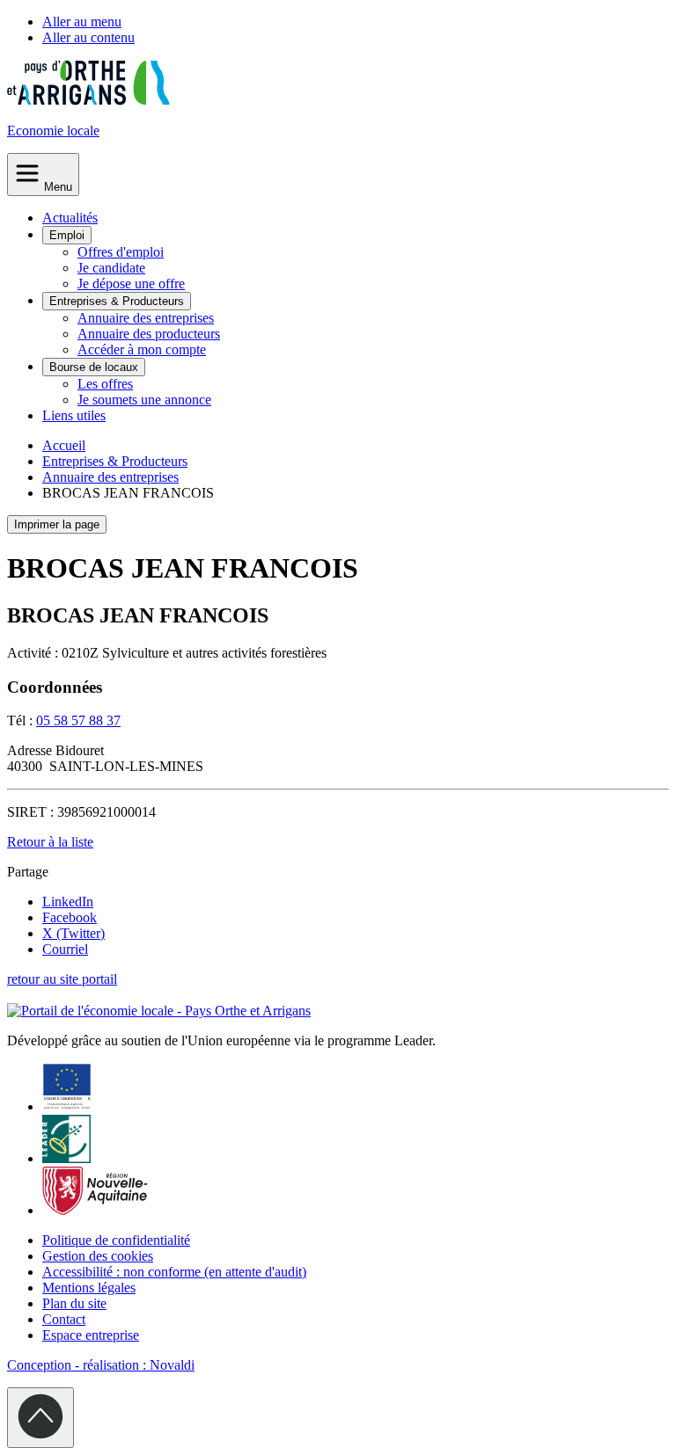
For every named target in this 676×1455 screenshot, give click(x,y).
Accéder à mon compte (141, 349)
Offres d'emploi (120, 251)
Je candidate (111, 267)
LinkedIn (67, 901)
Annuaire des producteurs (148, 333)
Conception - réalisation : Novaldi (101, 1364)
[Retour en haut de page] (40, 1417)
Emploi (66, 235)
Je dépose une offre (131, 283)
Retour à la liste (50, 841)
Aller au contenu (88, 37)
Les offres (105, 383)
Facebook (69, 917)
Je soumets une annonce (144, 399)
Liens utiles (74, 415)
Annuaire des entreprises (145, 317)
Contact (63, 1319)
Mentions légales (89, 1287)
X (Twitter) (73, 933)
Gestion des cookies (97, 1255)
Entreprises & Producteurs (116, 301)
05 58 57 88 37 (78, 720)
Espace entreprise (90, 1335)
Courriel (65, 949)
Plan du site (74, 1303)
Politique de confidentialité (116, 1240)
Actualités (70, 217)
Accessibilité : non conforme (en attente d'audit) (174, 1271)
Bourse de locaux (93, 367)
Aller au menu (81, 21)
